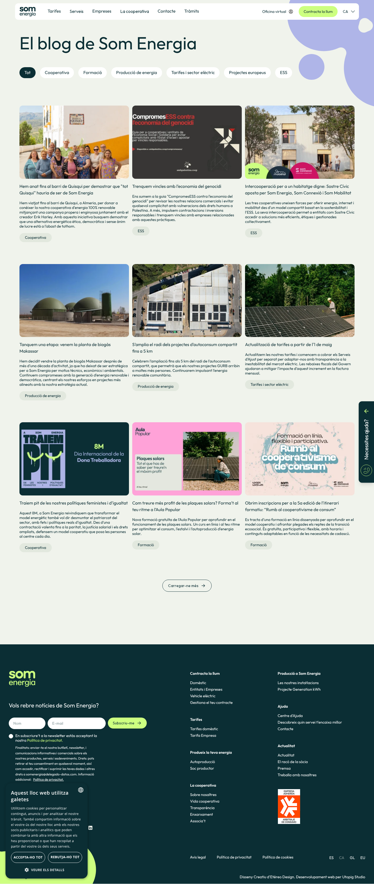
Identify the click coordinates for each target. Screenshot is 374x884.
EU (362, 857)
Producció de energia (43, 395)
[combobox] (81, 790)
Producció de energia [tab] (136, 72)
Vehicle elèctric (202, 695)
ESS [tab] (283, 72)
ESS (141, 230)
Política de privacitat (234, 857)
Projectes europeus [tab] (247, 72)
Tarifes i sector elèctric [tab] (193, 72)
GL (352, 857)
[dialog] (46, 831)
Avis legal (198, 857)
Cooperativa (35, 237)
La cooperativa (134, 11)
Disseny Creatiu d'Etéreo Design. (268, 876)
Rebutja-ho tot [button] (65, 857)
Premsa (284, 768)
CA (345, 11)
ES (331, 857)
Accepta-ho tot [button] (28, 857)
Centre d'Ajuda (290, 715)
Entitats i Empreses (206, 689)
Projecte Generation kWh (299, 689)
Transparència (202, 807)
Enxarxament (201, 814)
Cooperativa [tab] (57, 72)
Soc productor (202, 768)
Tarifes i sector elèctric (270, 384)
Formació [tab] (92, 72)
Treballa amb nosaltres (297, 774)
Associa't (197, 820)
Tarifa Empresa (203, 735)
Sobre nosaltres (203, 794)
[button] (46, 869)
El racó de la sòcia (293, 761)
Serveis (77, 11)
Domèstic (198, 682)
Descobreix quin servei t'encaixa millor (310, 722)
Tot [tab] (27, 72)
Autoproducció (202, 761)
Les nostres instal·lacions (298, 682)
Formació (146, 544)
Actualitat (286, 755)
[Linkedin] (90, 828)
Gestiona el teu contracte (211, 702)
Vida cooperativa (204, 801)
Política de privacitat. (48, 780)
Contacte (285, 728)
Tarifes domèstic (204, 728)
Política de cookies (278, 857)
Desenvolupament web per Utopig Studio (330, 876)
